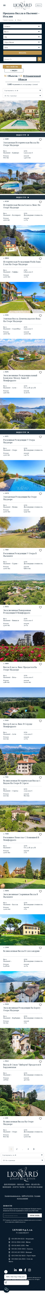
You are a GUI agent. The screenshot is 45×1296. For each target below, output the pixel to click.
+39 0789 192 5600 (18, 1255)
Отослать (35, 1215)
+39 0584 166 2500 (18, 1258)
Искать (19, 20)
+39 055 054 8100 (18, 1238)
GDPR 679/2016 (28, 1195)
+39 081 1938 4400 (18, 1248)
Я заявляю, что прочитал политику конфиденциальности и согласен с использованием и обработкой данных (23, 1221)
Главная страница (8, 20)
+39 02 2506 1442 (18, 1242)
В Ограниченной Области (29, 77)
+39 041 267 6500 (18, 1252)
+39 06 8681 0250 (18, 1245)
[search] (39, 59)
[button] (40, 139)
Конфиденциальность (13, 1195)
